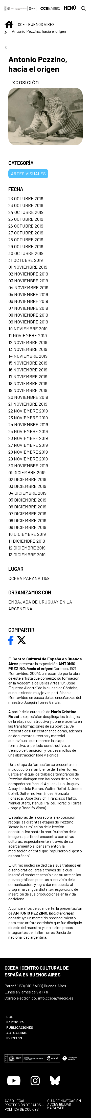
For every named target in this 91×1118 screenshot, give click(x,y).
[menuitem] (23, 1016)
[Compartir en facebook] (11, 639)
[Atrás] (6, 47)
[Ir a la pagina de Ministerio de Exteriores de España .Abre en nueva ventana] (16, 8)
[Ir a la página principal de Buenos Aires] (50, 8)
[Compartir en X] (21, 639)
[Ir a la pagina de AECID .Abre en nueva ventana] (32, 8)
